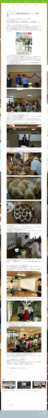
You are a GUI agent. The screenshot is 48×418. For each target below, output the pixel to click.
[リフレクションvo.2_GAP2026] (24, 385)
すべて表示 (44, 379)
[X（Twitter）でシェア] (9, 371)
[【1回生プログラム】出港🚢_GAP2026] (9, 385)
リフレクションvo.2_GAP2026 (24, 390)
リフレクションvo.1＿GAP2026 (38, 391)
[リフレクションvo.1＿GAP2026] (39, 385)
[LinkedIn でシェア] (11, 371)
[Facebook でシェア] (7, 371)
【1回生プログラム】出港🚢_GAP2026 (8, 391)
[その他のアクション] (40, 11)
